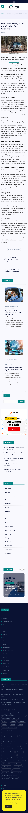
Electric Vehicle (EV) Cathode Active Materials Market (11, 742)
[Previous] (21, 569)
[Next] (23, 569)
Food (6, 519)
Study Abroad (17, 766)
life (12, 758)
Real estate (8, 541)
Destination (8, 503)
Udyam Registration (17, 772)
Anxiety (5, 721)
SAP (4, 763)
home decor (22, 755)
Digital (7, 507)
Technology (8, 553)
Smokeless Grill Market (15, 763)
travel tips (5, 772)
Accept (8, 806)
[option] (14, 585)
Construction (19, 730)
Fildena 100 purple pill (16, 749)
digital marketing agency (11, 359)
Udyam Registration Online (10, 775)
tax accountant (7, 769)
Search (7, 395)
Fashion (7, 515)
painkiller (5, 761)
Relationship (8, 545)
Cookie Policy (13, 803)
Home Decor (8, 534)
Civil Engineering (7, 730)
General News (9, 526)
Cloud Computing (10, 496)
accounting (16, 718)
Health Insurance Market (9, 755)
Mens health (20, 758)
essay (18, 746)
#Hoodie (5, 710)
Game (6, 522)
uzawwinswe (6, 778)
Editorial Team (8, 594)
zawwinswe (15, 778)
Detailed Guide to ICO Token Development (12, 699)
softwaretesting (7, 766)
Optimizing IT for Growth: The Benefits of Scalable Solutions (14, 589)
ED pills (21, 736)
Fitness (5, 752)
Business (3, 32)
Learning (5, 758)
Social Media (8, 549)
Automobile (8, 488)
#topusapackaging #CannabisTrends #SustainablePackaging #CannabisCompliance (11, 714)
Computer (7, 499)
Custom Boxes (6, 733)
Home (2, 13)
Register (5, 788)
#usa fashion (6, 718)
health (12, 752)
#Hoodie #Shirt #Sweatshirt (18, 710)
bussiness (21, 724)
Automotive (22, 721)
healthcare (19, 752)
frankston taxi (8, 306)
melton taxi (15, 306)
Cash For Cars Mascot (14, 249)
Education (7, 511)
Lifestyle (7, 538)
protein (13, 761)
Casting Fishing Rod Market (10, 727)
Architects (13, 721)
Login (4, 785)
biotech (5, 724)
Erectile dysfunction (8, 746)
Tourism (7, 557)
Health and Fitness (10, 530)
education (5, 739)
